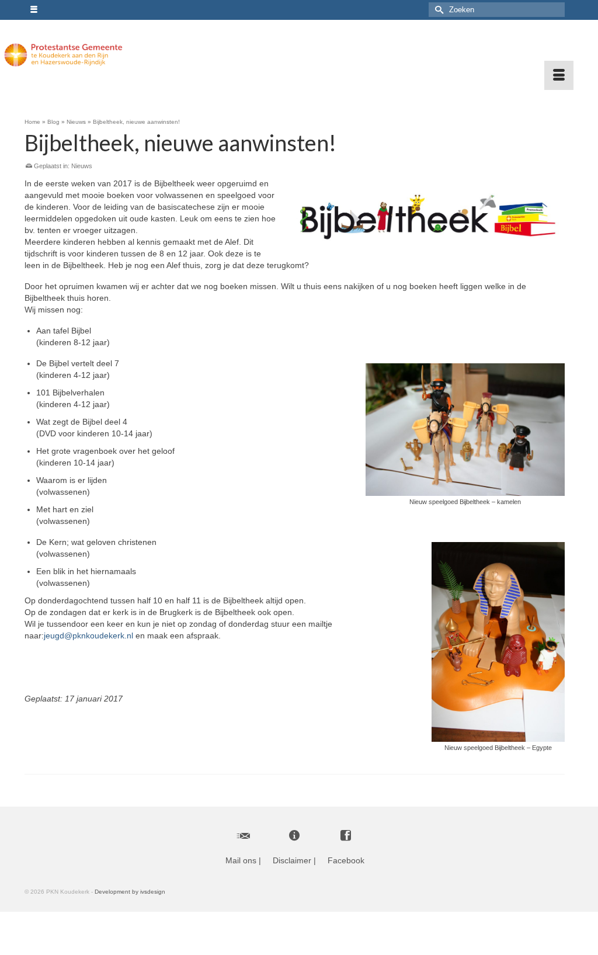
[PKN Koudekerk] (63, 55)
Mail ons (240, 860)
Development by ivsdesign (130, 891)
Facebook (346, 860)
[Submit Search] (437, 9)
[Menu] (558, 75)
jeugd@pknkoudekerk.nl (88, 635)
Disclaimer (292, 860)
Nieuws (81, 165)
